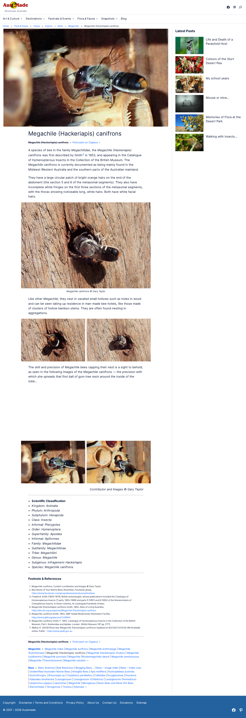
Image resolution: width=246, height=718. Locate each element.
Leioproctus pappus (41, 683)
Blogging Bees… (85, 667)
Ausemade (29, 710)
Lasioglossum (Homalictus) (121, 679)
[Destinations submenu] (44, 18)
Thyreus (67, 686)
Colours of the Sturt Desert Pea (220, 61)
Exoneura (131, 675)
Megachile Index (54, 648)
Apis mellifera (98, 671)
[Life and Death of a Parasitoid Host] (189, 46)
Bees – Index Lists (130, 667)
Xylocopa (79, 686)
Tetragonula (53, 686)
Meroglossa (89, 683)
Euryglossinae (115, 675)
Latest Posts (185, 31)
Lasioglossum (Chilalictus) (89, 679)
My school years (217, 78)
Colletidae (100, 675)
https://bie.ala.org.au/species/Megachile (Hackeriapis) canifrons (64, 610)
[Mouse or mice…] (189, 104)
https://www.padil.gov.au (59, 631)
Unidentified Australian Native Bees (50, 671)
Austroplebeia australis (121, 671)
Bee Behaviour (65, 667)
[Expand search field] (241, 7)
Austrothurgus (38, 675)
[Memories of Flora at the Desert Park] (189, 123)
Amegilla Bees (80, 671)
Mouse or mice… (217, 97)
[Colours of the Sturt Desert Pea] (189, 65)
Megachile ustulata (75, 660)
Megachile (34, 648)
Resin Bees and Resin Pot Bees (115, 683)
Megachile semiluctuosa (125, 656)
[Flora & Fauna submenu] (97, 18)
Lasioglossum (64, 679)
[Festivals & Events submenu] (73, 18)
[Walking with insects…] (189, 143)
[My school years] (189, 85)
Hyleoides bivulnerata (42, 679)
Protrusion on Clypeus (85, 142)
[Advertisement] (86, 412)
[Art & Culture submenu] (21, 18)
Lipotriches (60, 683)
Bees (31, 667)
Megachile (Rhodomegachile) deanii (88, 656)
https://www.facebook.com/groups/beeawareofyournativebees (63, 593)
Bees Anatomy (46, 667)
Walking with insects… (221, 136)
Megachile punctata (55, 656)
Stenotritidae (37, 686)
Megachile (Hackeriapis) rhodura (106, 652)
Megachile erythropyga (103, 648)
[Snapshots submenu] (116, 18)
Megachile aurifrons (76, 648)
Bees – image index (107, 667)
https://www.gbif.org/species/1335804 (51, 617)
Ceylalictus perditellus (79, 675)
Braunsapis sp (57, 675)
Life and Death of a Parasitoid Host (219, 41)
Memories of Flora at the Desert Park (223, 119)
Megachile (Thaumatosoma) (46, 660)
